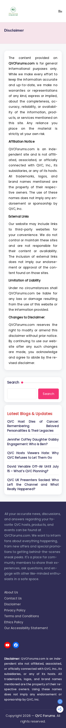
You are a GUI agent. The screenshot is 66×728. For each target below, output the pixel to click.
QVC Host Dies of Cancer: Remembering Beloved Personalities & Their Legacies (33, 426)
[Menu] (60, 11)
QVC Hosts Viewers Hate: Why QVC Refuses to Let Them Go (33, 455)
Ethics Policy (13, 622)
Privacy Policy (15, 610)
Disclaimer (12, 604)
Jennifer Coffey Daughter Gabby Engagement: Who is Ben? (33, 441)
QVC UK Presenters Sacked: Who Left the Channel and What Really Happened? (33, 484)
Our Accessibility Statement (26, 628)
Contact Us (13, 598)
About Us (11, 592)
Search (13, 382)
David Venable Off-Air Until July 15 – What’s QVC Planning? (33, 468)
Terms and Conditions (21, 616)
